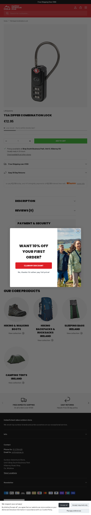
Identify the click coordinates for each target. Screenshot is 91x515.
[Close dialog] (78, 231)
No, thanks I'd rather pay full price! (33, 272)
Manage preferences (74, 511)
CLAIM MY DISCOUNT (33, 265)
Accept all (63, 505)
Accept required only (79, 505)
